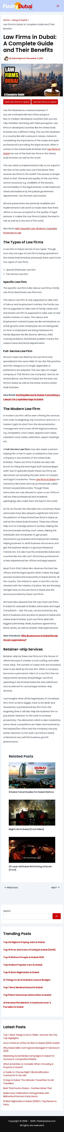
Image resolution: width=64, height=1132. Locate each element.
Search (7, 911)
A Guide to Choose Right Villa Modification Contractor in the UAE (26, 1074)
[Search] (57, 916)
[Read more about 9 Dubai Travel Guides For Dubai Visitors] (32, 775)
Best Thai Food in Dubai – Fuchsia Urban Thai (27, 1088)
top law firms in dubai (44, 101)
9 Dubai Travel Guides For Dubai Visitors (31, 791)
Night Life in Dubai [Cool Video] (26, 829)
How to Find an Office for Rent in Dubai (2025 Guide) (31, 1043)
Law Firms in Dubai (46, 479)
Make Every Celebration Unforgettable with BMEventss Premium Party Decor (26, 1095)
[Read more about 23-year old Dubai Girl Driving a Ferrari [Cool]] (32, 849)
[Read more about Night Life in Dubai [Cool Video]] (32, 812)
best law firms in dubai (17, 101)
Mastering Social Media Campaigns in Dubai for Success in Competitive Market (28, 1057)
